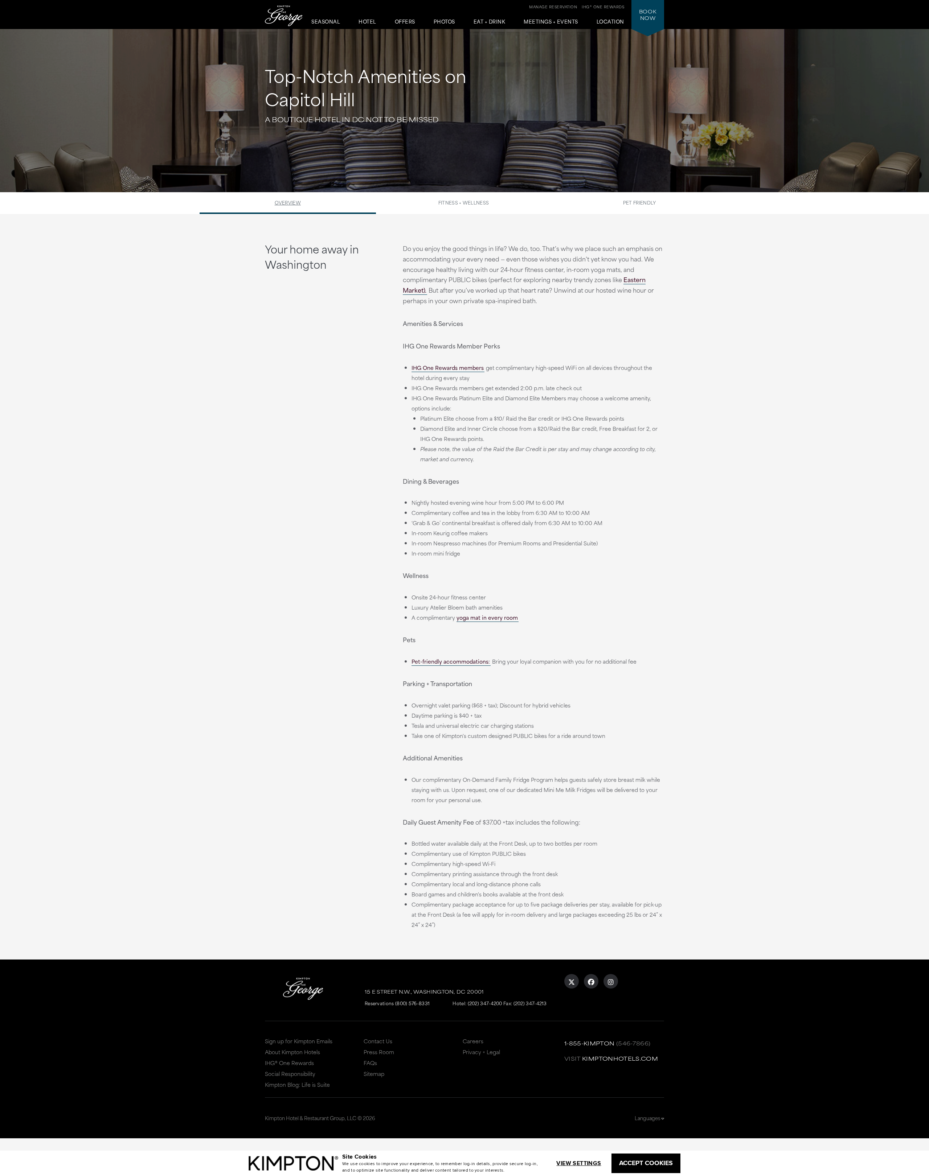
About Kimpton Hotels (292, 1052)
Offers (405, 21)
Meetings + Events (551, 21)
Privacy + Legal (481, 1052)
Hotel (367, 21)
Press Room (379, 1052)
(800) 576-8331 (412, 1003)
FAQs (370, 1063)
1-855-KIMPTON (589, 1043)
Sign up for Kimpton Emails (298, 1041)
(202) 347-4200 (485, 1003)
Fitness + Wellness (463, 202)
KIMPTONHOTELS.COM (620, 1058)
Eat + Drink (490, 21)
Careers (473, 1041)
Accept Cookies (646, 1163)
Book (647, 14)
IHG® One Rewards (289, 1063)
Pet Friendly (639, 202)
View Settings (578, 1163)
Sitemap (374, 1073)
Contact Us (378, 1041)
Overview (288, 202)
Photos (444, 21)
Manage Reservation (553, 6)
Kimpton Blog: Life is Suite (297, 1084)
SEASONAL (325, 21)
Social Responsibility (290, 1073)
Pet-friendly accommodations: (451, 661)
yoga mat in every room (487, 617)
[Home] (283, 16)
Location (610, 21)
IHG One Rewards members (448, 367)
